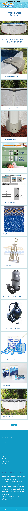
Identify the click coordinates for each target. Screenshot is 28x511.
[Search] (20, 5)
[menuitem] (20, 5)
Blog (3, 456)
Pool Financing (5, 461)
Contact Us (4, 458)
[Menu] (24, 5)
